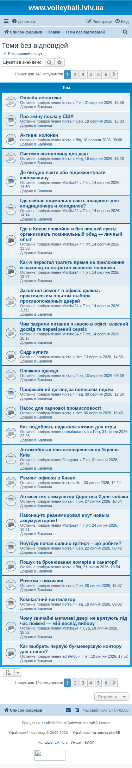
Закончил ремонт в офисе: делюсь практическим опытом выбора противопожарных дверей (60, 296)
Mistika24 (70, 182)
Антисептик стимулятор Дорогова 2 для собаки (74, 496)
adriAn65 (69, 656)
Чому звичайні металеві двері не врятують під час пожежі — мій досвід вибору (73, 620)
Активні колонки (39, 135)
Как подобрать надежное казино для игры (68, 426)
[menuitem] (23, 21)
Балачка (44, 107)
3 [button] (83, 74)
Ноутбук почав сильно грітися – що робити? (70, 543)
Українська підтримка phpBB (96, 733)
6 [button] (106, 74)
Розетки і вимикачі (41, 580)
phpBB (47, 723)
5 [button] (98, 74)
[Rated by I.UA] (49, 755)
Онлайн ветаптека (40, 97)
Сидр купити (34, 352)
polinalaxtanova (75, 431)
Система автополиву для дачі (54, 153)
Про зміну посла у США (47, 116)
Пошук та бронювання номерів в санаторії (69, 562)
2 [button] (75, 74)
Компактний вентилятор (47, 599)
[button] (114, 74)
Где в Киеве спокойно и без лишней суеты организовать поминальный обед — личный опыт (71, 234)
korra (66, 102)
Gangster (70, 460)
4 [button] (90, 74)
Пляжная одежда (39, 370)
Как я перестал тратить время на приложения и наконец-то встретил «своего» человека (72, 265)
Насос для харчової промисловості (60, 408)
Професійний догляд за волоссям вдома (66, 389)
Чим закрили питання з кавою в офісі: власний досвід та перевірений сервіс (74, 326)
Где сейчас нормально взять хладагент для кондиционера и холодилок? (69, 203)
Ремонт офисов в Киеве (47, 478)
